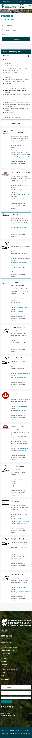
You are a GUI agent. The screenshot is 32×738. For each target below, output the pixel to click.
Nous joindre (19, 1)
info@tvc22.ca (20, 556)
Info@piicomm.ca (21, 227)
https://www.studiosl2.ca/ (18, 411)
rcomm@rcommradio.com (19, 263)
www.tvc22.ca (21, 559)
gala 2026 (25, 1)
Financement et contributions (9, 645)
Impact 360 (4, 656)
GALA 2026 (4, 667)
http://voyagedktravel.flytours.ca (21, 592)
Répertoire (5, 1)
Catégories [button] (6, 56)
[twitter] (6, 630)
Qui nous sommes (6, 642)
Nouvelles (11, 1)
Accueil (3, 19)
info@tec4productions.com (19, 486)
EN (30, 1)
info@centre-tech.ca (22, 152)
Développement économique (9, 647)
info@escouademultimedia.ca (20, 194)
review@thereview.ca (22, 521)
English (3, 675)
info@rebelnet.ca (21, 307)
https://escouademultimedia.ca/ (21, 199)
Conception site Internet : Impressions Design (16, 734)
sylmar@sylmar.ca (22, 448)
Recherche (16, 39)
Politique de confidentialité (9, 669)
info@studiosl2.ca (21, 406)
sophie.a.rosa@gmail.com (18, 378)
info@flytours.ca (21, 587)
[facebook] (2, 630)
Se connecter (7, 702)
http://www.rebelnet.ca (18, 312)
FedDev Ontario (5, 653)
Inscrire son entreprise (11, 52)
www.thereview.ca (22, 523)
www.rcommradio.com (18, 267)
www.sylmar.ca (21, 450)
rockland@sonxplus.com (18, 342)
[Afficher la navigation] (30, 5)
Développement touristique (9, 650)
